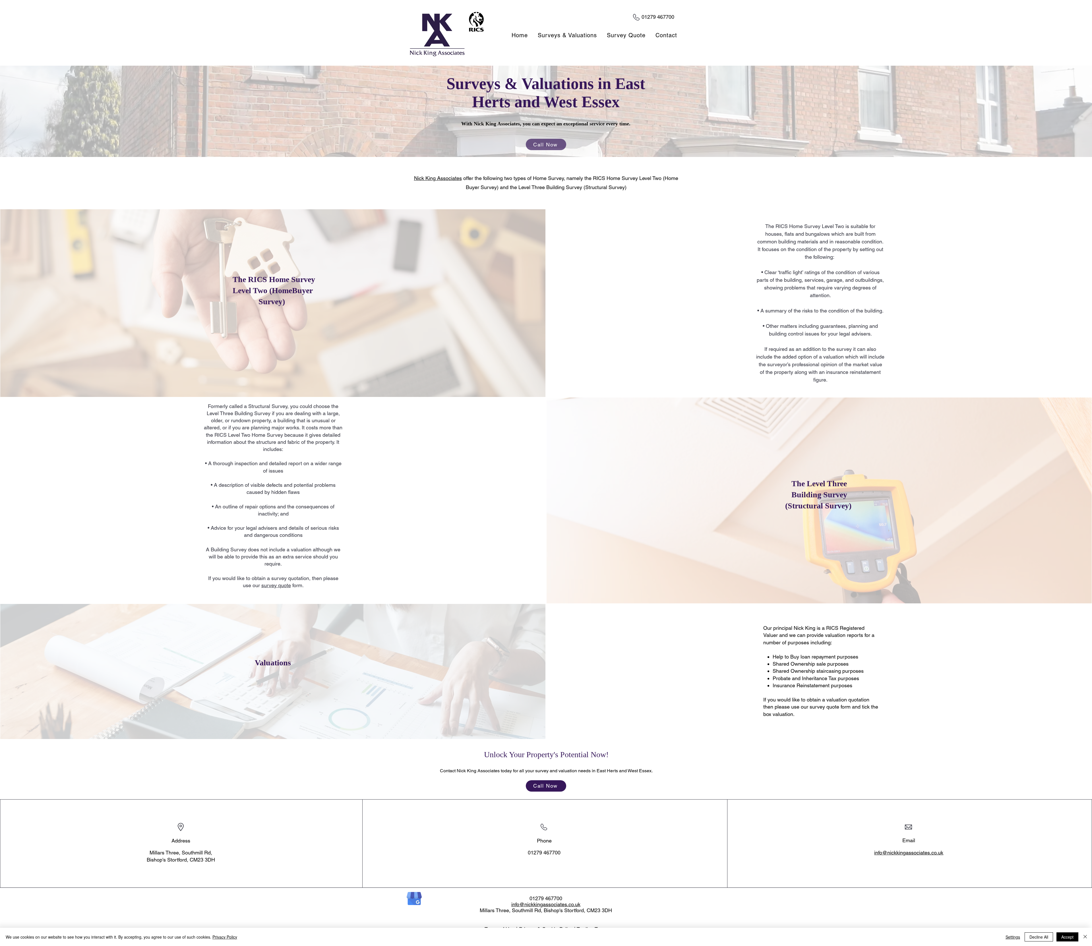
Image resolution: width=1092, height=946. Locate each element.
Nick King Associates (438, 178)
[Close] (1085, 936)
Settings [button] (1013, 937)
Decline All (1038, 937)
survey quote (276, 585)
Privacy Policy (224, 937)
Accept (1067, 937)
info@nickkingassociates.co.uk (908, 853)
